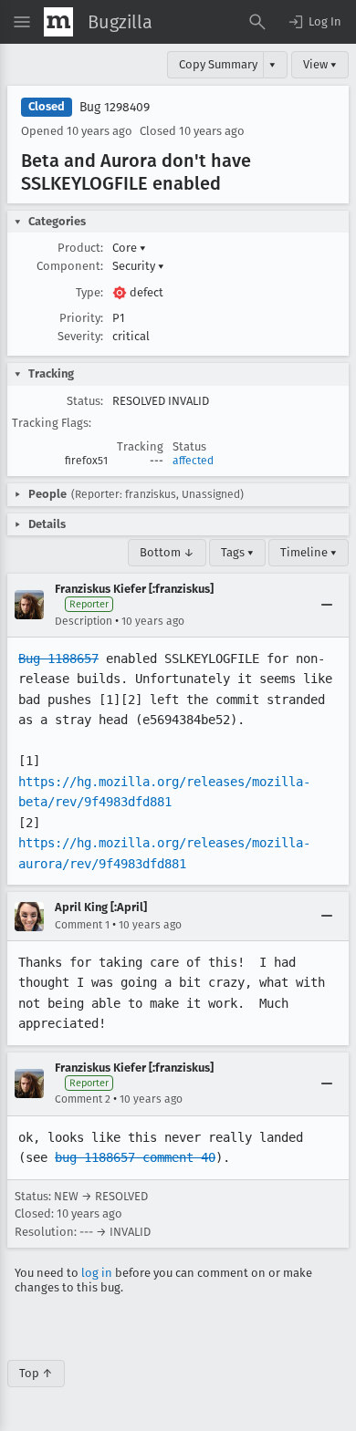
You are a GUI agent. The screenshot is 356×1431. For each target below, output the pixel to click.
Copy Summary (218, 64)
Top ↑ (36, 1373)
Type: (89, 292)
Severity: (80, 336)
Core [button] (129, 247)
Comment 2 (82, 1099)
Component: (70, 266)
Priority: (81, 318)
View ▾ (320, 64)
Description (83, 621)
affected (193, 460)
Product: (80, 247)
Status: (85, 401)
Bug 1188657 (58, 658)
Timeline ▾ (308, 552)
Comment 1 (82, 924)
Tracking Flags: (51, 423)
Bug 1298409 (114, 107)
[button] (314, 21)
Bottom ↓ (167, 552)
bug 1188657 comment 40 (135, 1157)
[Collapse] (326, 604)
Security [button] (138, 266)
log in (96, 1273)
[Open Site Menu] (22, 21)
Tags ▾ (237, 552)
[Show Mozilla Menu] (58, 21)
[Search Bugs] (257, 21)
